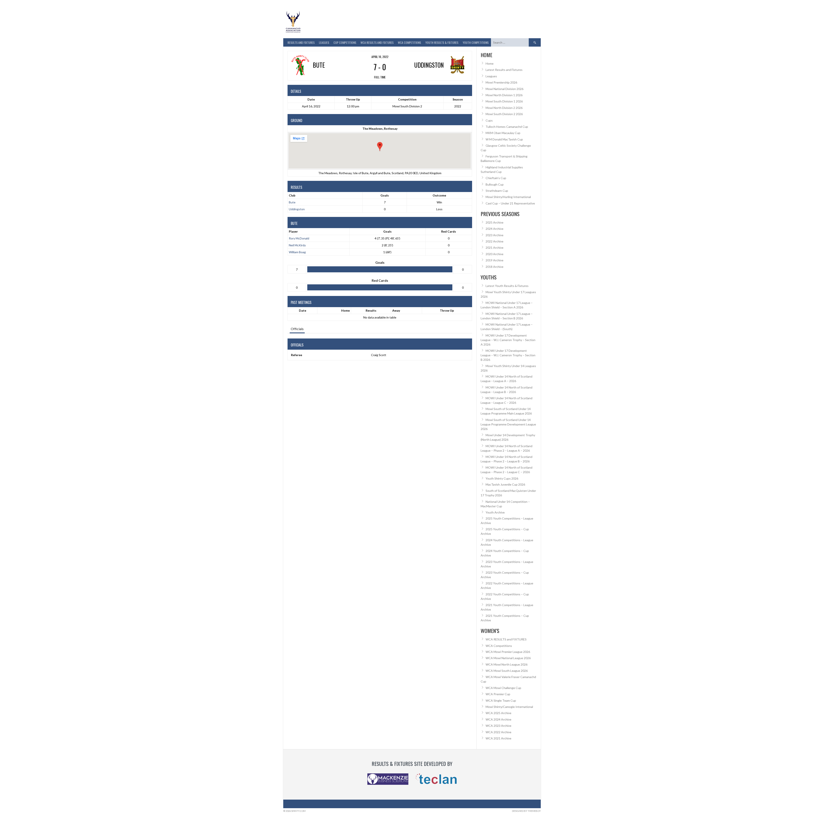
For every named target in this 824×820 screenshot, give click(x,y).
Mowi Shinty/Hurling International (508, 197)
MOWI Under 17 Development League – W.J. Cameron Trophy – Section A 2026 (508, 340)
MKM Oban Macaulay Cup (503, 133)
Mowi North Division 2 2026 (504, 108)
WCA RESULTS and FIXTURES (377, 42)
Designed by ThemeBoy (526, 810)
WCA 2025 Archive (498, 713)
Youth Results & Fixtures (441, 42)
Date (302, 310)
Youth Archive (495, 512)
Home (345, 310)
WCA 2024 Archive (498, 719)
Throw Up (447, 310)
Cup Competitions (344, 42)
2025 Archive (494, 222)
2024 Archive (494, 228)
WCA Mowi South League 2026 (507, 670)
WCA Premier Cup (498, 694)
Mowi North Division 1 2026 (504, 95)
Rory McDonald (299, 238)
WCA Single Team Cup (501, 700)
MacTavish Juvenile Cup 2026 (505, 484)
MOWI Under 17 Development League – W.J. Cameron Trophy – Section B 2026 (508, 355)
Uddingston (297, 209)
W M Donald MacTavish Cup (504, 139)
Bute (292, 202)
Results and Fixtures (301, 42)
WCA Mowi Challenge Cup (503, 688)
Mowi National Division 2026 (504, 89)
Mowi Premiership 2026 (501, 82)
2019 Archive (494, 260)
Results (371, 310)
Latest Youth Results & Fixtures (507, 286)
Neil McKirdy (297, 245)
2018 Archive (494, 266)
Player (293, 231)
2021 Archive (494, 247)
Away (396, 310)
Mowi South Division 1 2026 (504, 101)
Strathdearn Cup (497, 190)
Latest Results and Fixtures (504, 70)
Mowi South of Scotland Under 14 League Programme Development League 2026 (508, 424)
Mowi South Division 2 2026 (504, 114)
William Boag (297, 252)
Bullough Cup (495, 184)
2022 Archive (494, 241)
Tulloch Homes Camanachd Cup (507, 126)
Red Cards (448, 231)
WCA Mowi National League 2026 (508, 658)
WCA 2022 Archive (498, 732)
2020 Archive (494, 254)
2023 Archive (494, 235)
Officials (297, 329)
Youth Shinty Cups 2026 (502, 478)
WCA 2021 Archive (498, 738)
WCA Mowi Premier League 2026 (508, 652)
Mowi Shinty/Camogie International (509, 707)
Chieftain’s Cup (496, 178)
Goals (387, 231)
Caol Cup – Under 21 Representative (510, 203)
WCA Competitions (499, 646)
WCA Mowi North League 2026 (506, 664)
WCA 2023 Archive (498, 725)
